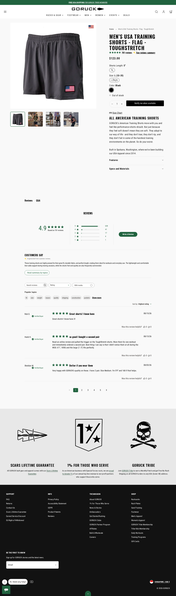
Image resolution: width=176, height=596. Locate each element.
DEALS (126, 15)
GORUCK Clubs (95, 520)
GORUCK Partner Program (100, 524)
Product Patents (54, 512)
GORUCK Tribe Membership (142, 524)
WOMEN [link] (99, 15)
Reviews (51, 516)
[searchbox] (34, 285)
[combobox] (60, 285)
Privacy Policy (53, 499)
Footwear (135, 512)
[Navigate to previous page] (69, 390)
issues (48, 298)
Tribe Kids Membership (140, 529)
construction (76, 298)
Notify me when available (145, 103)
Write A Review (128, 234)
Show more (96, 298)
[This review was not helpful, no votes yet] (149, 327)
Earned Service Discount (15, 516)
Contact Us (10, 508)
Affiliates (93, 529)
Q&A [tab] (38, 200)
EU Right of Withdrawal (15, 520)
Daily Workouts (137, 533)
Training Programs (138, 537)
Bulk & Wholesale (96, 533)
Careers (93, 537)
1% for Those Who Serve (99, 503)
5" (112, 70)
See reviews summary (145, 52)
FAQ (7, 499)
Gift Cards (135, 541)
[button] (5, 12)
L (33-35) (114, 80)
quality (56, 298)
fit (26, 298)
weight (39, 298)
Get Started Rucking (97, 516)
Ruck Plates (136, 503)
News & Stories (96, 508)
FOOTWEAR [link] (72, 15)
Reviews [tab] (28, 200)
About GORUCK (96, 499)
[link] (164, 12)
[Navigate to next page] (106, 390)
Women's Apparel (138, 520)
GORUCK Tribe (127, 471)
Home (111, 29)
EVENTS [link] (113, 15)
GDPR (50, 508)
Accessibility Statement (57, 503)
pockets (87, 298)
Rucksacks (135, 499)
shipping (65, 298)
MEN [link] (87, 15)
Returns (9, 503)
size (32, 298)
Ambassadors (95, 512)
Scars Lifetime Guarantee (16, 512)
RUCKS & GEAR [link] (53, 15)
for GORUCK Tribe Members (88, 2)
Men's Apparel (136, 516)
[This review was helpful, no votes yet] (144, 327)
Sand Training (136, 508)
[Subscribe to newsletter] (56, 565)
